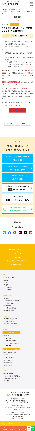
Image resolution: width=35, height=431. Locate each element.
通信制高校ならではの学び (11, 301)
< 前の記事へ (9, 124)
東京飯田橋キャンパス (10, 319)
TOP (4, 275)
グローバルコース (9, 357)
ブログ (6, 282)
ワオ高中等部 (8, 287)
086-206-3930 (19, 416)
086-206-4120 (19, 419)
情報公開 (17, 257)
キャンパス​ (6, 316)
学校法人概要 (17, 253)
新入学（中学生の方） (10, 373)
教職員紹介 (7, 305)
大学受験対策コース (10, 362)
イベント (20, 9)
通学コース (7, 355)
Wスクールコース (9, 365)
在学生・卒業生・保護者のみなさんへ (17, 261)
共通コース (7, 335)
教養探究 (6, 298)
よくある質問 (8, 290)
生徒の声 (6, 280)
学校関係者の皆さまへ (17, 265)
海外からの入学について (11, 378)
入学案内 (5, 370)
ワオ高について (7, 295)
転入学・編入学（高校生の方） (13, 376)
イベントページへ (17, 110)
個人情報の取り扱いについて (17, 249)
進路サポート (10, 346)
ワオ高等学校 (5, 9)
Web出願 (6, 381)
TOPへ (17, 124)
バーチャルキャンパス (12, 343)
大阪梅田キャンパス (10, 321)
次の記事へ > (26, 124)
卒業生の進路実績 (9, 310)
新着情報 (13, 9)
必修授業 (8, 338)
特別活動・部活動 (11, 341)
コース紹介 (6, 329)
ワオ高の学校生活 (9, 303)
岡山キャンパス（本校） (11, 324)
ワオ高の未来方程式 (10, 308)
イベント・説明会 (9, 277)
